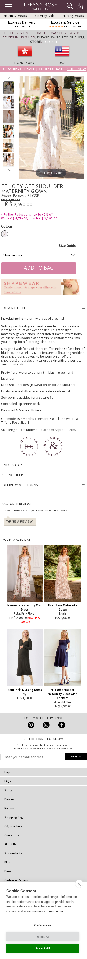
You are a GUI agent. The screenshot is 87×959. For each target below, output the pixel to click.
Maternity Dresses (15, 16)
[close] (79, 884)
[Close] (50, 41)
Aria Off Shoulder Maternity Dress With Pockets (62, 694)
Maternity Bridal (45, 16)
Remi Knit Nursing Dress (24, 690)
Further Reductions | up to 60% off (28, 214)
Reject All (43, 937)
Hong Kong (25, 62)
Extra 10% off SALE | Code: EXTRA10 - (43, 69)
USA (62, 62)
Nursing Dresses (73, 16)
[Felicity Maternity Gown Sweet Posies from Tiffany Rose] (8, 87)
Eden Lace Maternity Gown (62, 607)
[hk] (25, 58)
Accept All (42, 948)
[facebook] (61, 725)
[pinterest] (31, 725)
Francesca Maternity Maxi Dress (25, 607)
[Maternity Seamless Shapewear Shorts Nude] (40, 296)
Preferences (42, 925)
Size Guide (67, 245)
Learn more (55, 911)
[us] (62, 58)
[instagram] (46, 725)
